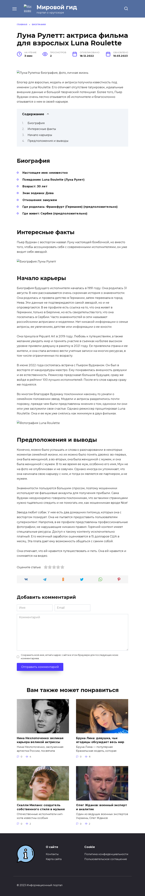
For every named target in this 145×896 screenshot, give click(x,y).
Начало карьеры (40, 135)
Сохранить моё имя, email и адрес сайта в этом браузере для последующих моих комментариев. (69, 657)
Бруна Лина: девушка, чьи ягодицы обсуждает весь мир (100, 740)
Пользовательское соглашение (105, 859)
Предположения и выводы (48, 141)
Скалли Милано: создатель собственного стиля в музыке (41, 807)
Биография (36, 123)
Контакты (52, 854)
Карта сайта (54, 859)
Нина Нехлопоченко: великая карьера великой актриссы (40, 740)
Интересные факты (42, 129)
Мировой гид (56, 7)
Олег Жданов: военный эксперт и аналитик (101, 807)
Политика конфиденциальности (106, 854)
